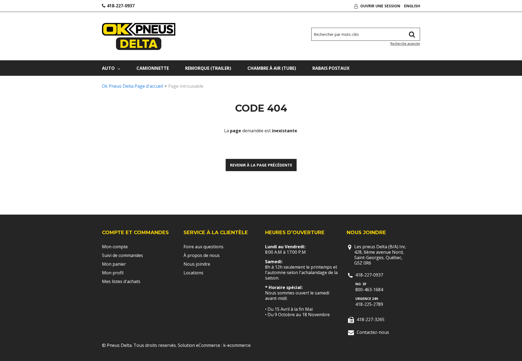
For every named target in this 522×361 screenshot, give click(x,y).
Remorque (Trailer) (208, 68)
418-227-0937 (121, 6)
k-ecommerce (237, 345)
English (412, 5)
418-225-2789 (369, 304)
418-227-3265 (370, 319)
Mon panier (114, 264)
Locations (193, 273)
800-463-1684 (369, 290)
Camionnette (152, 68)
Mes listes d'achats (121, 281)
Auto (108, 68)
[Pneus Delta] (139, 36)
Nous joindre (197, 264)
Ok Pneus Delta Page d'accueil (132, 86)
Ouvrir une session (380, 5)
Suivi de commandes (122, 255)
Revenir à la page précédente (261, 165)
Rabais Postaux (331, 68)
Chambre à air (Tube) (271, 68)
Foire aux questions (203, 247)
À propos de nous (202, 255)
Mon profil (112, 273)
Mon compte (115, 247)
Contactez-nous (373, 332)
